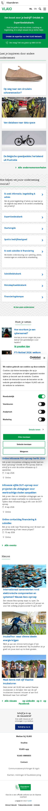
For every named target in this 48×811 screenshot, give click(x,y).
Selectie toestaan (24, 444)
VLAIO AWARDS (24, 755)
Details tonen (34, 429)
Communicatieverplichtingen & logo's (24, 768)
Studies (24, 743)
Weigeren (24, 451)
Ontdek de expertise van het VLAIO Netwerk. (24, 36)
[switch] (41, 404)
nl (30, 8)
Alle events (10, 545)
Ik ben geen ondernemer (24, 307)
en (35, 8)
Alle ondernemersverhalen (32, 167)
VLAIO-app (24, 749)
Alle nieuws (11, 701)
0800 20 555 (36, 43)
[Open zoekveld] (40, 9)
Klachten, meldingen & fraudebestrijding (24, 775)
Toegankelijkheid (25, 805)
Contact (24, 762)
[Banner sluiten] (44, 358)
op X (39, 700)
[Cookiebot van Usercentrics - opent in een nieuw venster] (30, 358)
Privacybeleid (11, 805)
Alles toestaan (24, 437)
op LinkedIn (28, 700)
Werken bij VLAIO (24, 736)
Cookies (37, 805)
